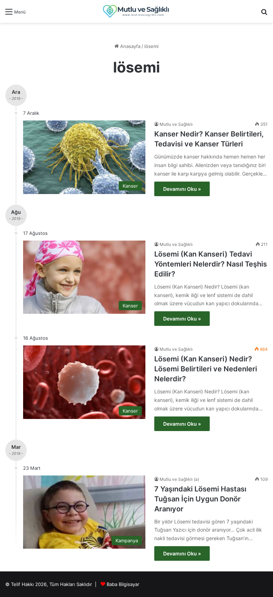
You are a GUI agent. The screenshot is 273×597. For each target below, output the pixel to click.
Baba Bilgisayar (123, 584)
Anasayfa (129, 46)
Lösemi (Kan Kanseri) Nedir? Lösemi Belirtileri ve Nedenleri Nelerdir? (205, 369)
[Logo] (136, 11)
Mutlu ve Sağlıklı (176, 124)
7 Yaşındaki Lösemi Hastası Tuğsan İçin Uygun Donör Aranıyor (200, 499)
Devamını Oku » (182, 189)
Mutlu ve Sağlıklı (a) (179, 479)
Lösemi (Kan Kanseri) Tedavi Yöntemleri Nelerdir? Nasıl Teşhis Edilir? (210, 264)
